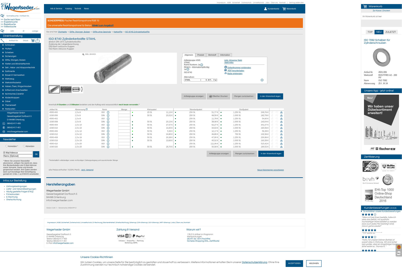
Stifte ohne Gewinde (102, 32)
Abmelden (30, 146)
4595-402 (53, 118)
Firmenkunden (12, 194)
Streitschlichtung (13, 199)
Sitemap (133, 222)
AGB (229, 2)
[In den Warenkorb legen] (33, 40)
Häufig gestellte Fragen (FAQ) (19, 191)
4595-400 (53, 112)
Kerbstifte (118, 32)
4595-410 (53, 144)
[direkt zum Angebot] (103, 25)
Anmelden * (13, 146)
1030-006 (53, 115)
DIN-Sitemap (142, 222)
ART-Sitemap (165, 222)
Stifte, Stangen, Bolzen (80, 32)
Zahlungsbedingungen (16, 186)
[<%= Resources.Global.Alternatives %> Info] (262, 80)
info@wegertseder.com (63, 243)
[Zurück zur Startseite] (20, 11)
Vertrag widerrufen (296, 2)
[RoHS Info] (201, 65)
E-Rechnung (12, 197)
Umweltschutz (258, 2)
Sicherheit (236, 2)
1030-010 (53, 128)
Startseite (62, 32)
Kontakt (282, 2)
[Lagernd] (133, 112)
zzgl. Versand (87, 170)
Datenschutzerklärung (254, 262)
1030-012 (53, 134)
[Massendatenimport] (37, 40)
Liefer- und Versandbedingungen (21, 189)
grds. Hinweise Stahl (233, 60)
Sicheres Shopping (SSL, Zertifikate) (203, 241)
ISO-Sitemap (154, 222)
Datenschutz (246, 2)
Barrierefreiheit (109, 222)
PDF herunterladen (235, 71)
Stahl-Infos (229, 62)
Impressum (221, 2)
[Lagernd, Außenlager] (176, 112)
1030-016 (53, 140)
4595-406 (53, 131)
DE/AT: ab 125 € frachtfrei (198, 239)
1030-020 (53, 147)
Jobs (267, 2)
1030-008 (53, 122)
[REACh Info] (188, 69)
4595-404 (53, 125)
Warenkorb (375, 6)
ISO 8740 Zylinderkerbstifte (137, 32)
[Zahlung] (131, 244)
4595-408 (53, 137)
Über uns (274, 2)
